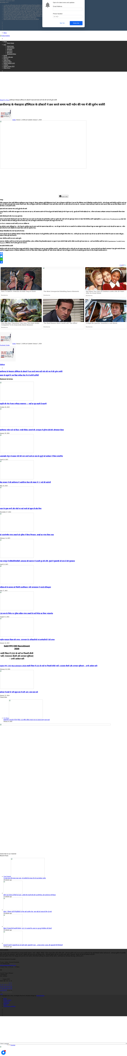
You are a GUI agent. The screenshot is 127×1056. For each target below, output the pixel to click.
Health (5, 55)
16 (11, 986)
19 (4, 988)
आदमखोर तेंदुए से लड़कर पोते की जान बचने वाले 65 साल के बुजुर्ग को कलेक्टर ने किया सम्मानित (31, 456)
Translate (12, 1045)
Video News (6, 60)
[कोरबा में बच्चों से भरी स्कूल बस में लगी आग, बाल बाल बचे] (17, 688)
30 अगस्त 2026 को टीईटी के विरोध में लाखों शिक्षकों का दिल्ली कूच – (20, 17)
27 (6, 990)
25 (2, 990)
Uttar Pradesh (10, 47)
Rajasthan (9, 49)
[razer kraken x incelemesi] (63, 1046)
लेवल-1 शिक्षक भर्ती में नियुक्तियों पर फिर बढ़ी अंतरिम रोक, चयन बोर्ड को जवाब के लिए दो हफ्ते (26, 8)
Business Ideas (7, 61)
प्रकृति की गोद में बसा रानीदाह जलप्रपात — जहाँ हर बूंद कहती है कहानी (23, 404)
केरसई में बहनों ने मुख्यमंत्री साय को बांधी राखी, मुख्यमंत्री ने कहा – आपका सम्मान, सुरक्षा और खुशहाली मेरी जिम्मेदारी (31, 11)
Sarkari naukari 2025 (9, 63)
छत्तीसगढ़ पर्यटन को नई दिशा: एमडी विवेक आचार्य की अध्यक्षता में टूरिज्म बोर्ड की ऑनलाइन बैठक (32, 430)
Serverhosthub (40, 995)
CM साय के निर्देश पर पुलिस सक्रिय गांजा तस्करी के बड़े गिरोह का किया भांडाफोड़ (26, 613)
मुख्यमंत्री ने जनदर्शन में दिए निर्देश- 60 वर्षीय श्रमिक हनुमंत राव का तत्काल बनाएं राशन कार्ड (26, 720)
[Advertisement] (63, 86)
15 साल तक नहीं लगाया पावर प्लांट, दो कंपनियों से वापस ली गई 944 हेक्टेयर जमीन (23, 5)
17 (1, 988)
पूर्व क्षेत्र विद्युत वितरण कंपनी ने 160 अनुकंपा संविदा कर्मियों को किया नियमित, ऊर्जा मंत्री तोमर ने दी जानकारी (29, 16)
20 (6, 988)
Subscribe (76, 23)
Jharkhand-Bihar (11, 54)
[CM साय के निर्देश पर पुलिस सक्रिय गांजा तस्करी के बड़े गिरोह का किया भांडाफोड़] (17, 610)
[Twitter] (63, 256)
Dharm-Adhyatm (8, 57)
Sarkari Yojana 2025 (9, 66)
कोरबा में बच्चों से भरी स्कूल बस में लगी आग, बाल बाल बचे (19, 692)
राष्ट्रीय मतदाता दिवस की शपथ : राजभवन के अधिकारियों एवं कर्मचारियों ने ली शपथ (27, 639)
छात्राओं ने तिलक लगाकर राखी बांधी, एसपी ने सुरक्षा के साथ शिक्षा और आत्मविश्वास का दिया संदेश (27, 14)
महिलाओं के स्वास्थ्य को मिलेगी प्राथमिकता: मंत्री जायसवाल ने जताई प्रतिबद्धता (25, 587)
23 (11, 988)
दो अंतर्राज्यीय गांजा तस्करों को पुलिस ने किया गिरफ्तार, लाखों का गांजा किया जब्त (27, 535)
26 (4, 990)
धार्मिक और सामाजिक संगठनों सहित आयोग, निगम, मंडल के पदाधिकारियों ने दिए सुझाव (24, 13)
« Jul (1, 994)
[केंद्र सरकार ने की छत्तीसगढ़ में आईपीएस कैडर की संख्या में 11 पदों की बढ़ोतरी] (17, 479)
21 (8, 988)
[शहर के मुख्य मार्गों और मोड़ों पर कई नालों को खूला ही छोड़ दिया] (17, 505)
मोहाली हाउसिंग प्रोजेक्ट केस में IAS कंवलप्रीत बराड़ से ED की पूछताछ (21, 19)
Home (5, 41)
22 (9, 988)
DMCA (5, 1004)
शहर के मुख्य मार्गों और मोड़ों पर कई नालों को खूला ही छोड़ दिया (20, 508)
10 (1, 986)
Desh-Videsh (10, 43)
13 (6, 986)
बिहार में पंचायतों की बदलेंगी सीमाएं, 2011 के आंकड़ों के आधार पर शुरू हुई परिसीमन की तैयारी (26, 10)
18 (2, 988)
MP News (9, 52)
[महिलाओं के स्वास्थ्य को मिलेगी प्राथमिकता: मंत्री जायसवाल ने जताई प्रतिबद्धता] (17, 583)
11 (2, 986)
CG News (9, 51)
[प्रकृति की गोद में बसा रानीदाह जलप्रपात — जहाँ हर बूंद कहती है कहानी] (17, 400)
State (4, 44)
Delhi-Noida (10, 46)
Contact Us (6, 1001)
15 (9, 986)
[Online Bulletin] (5, 35)
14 (8, 986)
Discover (5, 58)
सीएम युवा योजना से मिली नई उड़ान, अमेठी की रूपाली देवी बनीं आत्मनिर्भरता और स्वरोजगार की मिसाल (28, 6)
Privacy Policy (7, 1000)
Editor (14, 119)
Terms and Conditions (9, 1006)
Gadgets (5, 65)
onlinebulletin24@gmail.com (8, 965)
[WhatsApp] (63, 259)
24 (1, 990)
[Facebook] (63, 253)
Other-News (6, 68)
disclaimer (6, 1003)
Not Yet (62, 23)
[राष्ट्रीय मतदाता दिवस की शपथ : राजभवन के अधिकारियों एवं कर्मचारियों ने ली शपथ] (17, 636)
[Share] (63, 262)
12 (4, 986)
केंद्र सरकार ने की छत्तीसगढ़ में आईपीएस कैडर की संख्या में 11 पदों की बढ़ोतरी (25, 482)
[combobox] (56, 16)
